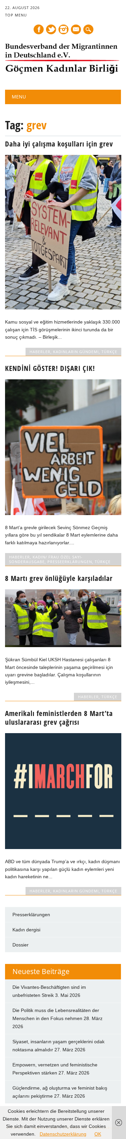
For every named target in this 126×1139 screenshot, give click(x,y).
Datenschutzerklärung (63, 1134)
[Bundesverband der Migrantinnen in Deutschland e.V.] (62, 72)
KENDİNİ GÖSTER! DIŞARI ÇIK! (50, 368)
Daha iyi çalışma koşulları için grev (59, 144)
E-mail (76, 30)
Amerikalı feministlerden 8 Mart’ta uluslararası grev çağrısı (59, 718)
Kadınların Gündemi (76, 351)
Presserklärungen (31, 914)
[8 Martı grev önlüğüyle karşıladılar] (63, 645)
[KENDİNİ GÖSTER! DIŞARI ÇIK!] (63, 513)
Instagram (63, 29)
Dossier (20, 944)
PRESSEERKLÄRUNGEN (69, 561)
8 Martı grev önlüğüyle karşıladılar (59, 578)
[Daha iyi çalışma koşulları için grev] (63, 307)
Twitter (51, 29)
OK (97, 1134)
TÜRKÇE (109, 351)
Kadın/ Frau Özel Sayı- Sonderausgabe (46, 559)
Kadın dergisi (26, 929)
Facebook (39, 29)
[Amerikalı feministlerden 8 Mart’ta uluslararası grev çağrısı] (63, 847)
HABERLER (40, 351)
